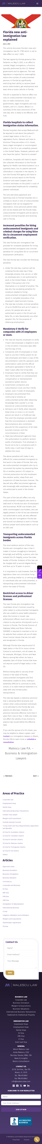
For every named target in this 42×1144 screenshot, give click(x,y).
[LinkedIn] (28, 1086)
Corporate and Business (11, 885)
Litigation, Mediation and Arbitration (16, 915)
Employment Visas (9, 803)
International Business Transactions (16, 811)
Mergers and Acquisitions (12, 818)
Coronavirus (7, 882)
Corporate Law (8, 800)
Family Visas (7, 807)
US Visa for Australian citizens (13, 832)
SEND (10, 973)
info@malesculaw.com (21, 1081)
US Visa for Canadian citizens (13, 836)
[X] (21, 1086)
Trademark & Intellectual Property (21, 1015)
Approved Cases (8, 867)
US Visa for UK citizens (11, 851)
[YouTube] (24, 1086)
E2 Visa (5, 889)
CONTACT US (21, 1066)
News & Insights (21, 1058)
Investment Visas (21, 1024)
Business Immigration (10, 874)
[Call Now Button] (37, 1139)
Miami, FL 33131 (21, 1072)
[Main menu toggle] (37, 3)
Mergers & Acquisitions (21, 1006)
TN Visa (5, 926)
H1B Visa (6, 896)
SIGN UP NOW (21, 1110)
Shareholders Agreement (12, 923)
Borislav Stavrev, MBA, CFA (21, 1055)
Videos (5, 855)
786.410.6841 (22, 1075)
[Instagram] (13, 1086)
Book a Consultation (21, 1061)
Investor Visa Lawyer (10, 815)
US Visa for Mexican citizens (13, 843)
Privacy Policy (16, 1139)
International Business (11, 908)
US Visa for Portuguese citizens (14, 847)
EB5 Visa (6, 893)
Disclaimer (26, 1139)
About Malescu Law (21, 1049)
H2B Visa (6, 900)
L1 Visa (5, 911)
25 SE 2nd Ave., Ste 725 (21, 1069)
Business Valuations (21, 1009)
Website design (23, 1136)
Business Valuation (9, 878)
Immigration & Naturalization (13, 904)
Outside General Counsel (12, 822)
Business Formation (10, 870)
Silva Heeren (32, 1136)
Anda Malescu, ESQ (21, 1052)
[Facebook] (17, 1086)
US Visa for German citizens (13, 839)
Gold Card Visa (21, 1042)
